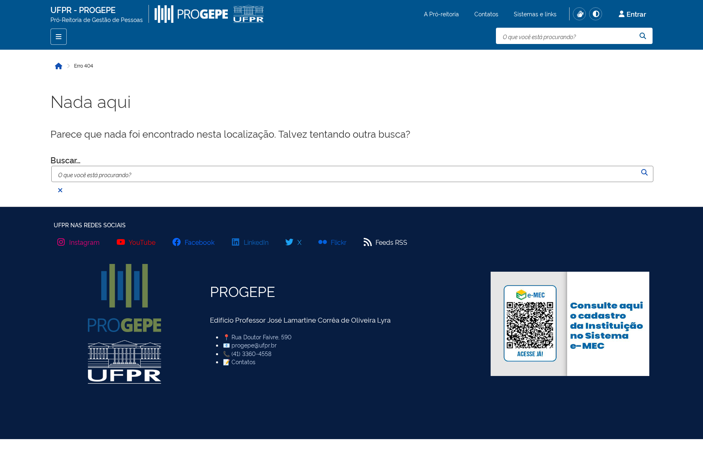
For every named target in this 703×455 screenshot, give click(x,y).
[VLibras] (579, 13)
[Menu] (58, 37)
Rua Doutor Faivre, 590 (261, 337)
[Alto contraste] (595, 13)
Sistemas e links (535, 14)
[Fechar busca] (60, 190)
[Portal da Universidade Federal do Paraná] (249, 14)
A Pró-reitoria (441, 14)
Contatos (486, 14)
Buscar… (65, 159)
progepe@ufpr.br (254, 345)
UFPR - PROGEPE (83, 9)
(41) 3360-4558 (251, 353)
